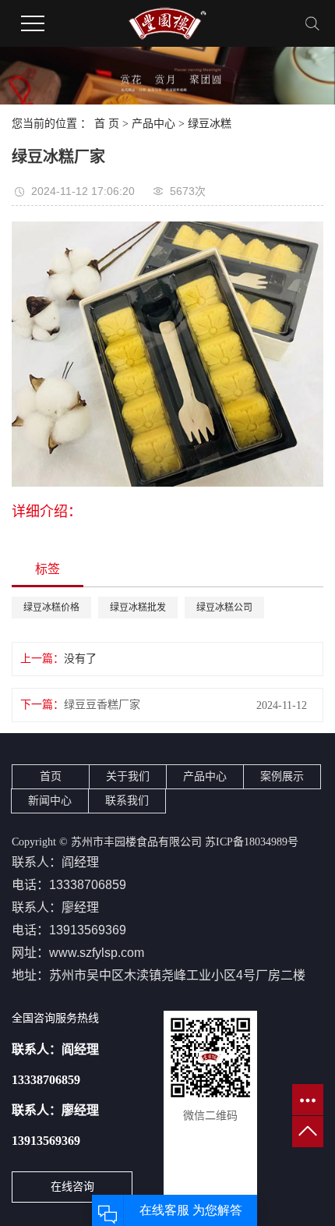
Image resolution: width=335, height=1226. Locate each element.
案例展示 (282, 776)
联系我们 (127, 800)
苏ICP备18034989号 (251, 842)
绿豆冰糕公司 (224, 607)
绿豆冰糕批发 (138, 607)
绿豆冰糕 (209, 123)
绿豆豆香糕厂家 (102, 704)
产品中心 (153, 123)
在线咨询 (72, 1186)
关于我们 (128, 776)
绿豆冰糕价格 (51, 607)
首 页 (106, 123)
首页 (51, 776)
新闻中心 (50, 800)
